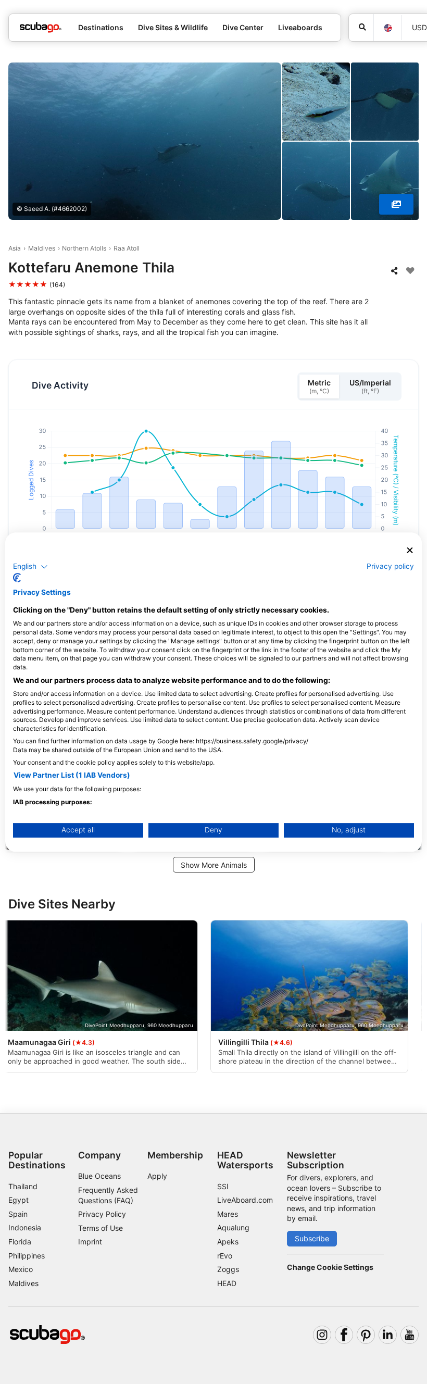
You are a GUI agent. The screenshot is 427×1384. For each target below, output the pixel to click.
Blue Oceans (99, 1175)
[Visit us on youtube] (409, 1335)
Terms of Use (100, 1228)
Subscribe (312, 1238)
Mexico (20, 1269)
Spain (18, 1214)
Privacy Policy (102, 1214)
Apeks (227, 1241)
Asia (14, 248)
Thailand (22, 1186)
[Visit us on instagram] (322, 1335)
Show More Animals (214, 865)
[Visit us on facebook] (344, 1335)
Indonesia (24, 1227)
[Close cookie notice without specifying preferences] (410, 550)
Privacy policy (390, 566)
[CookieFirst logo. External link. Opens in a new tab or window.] (17, 577)
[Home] (40, 27)
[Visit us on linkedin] (388, 1335)
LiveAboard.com (245, 1199)
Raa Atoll (127, 248)
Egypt (18, 1199)
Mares (227, 1214)
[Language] (387, 28)
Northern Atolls (84, 248)
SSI (223, 1186)
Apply (157, 1175)
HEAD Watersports (245, 1160)
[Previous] (17, 998)
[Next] (409, 998)
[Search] (361, 27)
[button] (30, 566)
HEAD (226, 1283)
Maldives (41, 248)
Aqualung (233, 1227)
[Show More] (396, 204)
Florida (19, 1241)
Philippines (26, 1255)
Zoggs (228, 1269)
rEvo (224, 1255)
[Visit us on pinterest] (366, 1335)
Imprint (90, 1241)
